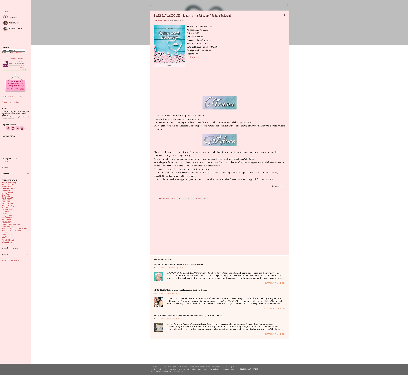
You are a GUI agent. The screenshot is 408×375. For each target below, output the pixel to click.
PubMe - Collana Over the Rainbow (15, 228)
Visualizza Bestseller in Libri (12, 260)
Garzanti (5, 207)
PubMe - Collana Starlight (11, 230)
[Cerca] (288, 6)
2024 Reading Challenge (15, 58)
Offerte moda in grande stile (12, 96)
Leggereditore (7, 215)
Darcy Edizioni (7, 192)
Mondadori (6, 223)
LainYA (4, 213)
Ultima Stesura (7, 242)
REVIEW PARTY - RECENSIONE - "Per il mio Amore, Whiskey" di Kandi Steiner (188, 315)
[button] (284, 15)
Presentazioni (164, 198)
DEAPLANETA (7, 198)
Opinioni (11, 61)
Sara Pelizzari (187, 198)
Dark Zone (6, 194)
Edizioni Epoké (7, 204)
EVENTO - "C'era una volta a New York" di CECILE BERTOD (179, 264)
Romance (176, 198)
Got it (255, 369)
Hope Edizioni (7, 211)
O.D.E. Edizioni (7, 227)
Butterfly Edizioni (8, 186)
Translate (18, 52)
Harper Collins (7, 209)
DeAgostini (6, 196)
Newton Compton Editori (11, 225)
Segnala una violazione (11, 102)
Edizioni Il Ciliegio (8, 206)
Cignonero (6, 190)
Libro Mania (6, 219)
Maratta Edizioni (8, 221)
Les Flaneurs (7, 217)
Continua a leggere (274, 283)
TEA (3, 238)
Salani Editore (7, 234)
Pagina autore (193, 57)
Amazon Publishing (9, 184)
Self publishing (201, 198)
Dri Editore (6, 202)
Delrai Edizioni (7, 200)
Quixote (5, 232)
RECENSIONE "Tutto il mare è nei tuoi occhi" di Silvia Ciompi (180, 290)
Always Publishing (9, 183)
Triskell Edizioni (8, 240)
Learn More (245, 369)
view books (24, 69)
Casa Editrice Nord (9, 188)
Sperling (5, 236)
